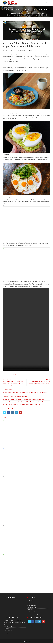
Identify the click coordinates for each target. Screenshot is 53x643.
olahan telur (26, 374)
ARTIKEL (30, 50)
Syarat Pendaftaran (31, 605)
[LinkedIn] (16, 412)
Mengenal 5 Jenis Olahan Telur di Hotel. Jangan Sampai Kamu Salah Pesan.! (29, 13)
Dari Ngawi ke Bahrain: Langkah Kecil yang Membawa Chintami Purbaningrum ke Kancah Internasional (25, 401)
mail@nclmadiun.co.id (9, 633)
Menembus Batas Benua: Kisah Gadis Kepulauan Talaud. (15, 396)
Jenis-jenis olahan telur (18, 374)
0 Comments (38, 50)
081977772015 (8, 628)
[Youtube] (20, 412)
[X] (4, 412)
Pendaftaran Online (31, 607)
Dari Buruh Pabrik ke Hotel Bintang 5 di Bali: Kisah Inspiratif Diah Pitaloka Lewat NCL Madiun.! (23, 399)
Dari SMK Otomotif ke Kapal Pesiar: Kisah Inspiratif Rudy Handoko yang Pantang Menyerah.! (23, 404)
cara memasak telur (9, 374)
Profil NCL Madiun (31, 600)
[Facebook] (8, 412)
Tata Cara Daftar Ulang (32, 614)
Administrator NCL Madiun (10, 50)
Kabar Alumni (30, 609)
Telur (30, 374)
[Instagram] (12, 412)
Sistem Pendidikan (31, 603)
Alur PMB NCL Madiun (32, 611)
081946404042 (8, 630)
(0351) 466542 (8, 626)
